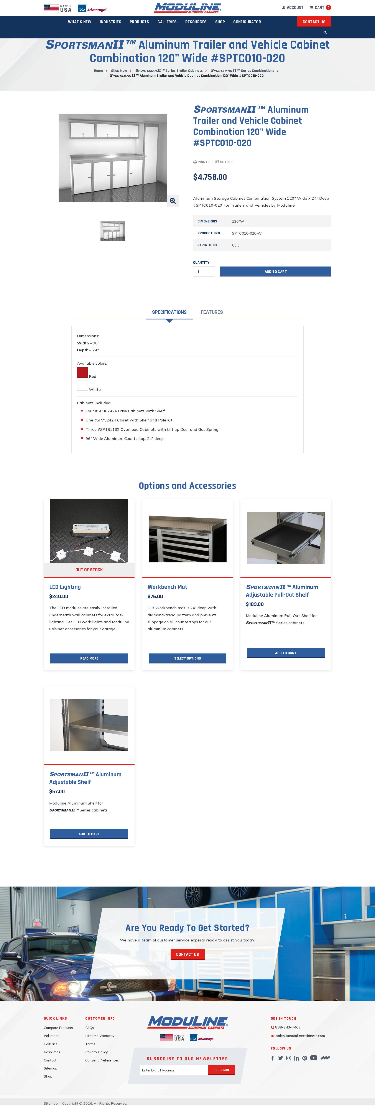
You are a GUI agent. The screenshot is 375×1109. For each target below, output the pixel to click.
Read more (89, 658)
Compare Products (58, 1027)
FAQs (89, 1027)
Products (139, 22)
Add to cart (276, 271)
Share (225, 162)
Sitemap (50, 1068)
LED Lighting (65, 587)
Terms (90, 1044)
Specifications (169, 312)
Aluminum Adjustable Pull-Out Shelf (282, 591)
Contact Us (314, 22)
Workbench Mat (167, 587)
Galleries (51, 1044)
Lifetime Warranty (100, 1036)
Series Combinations (257, 70)
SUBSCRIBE (222, 1070)
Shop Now (119, 70)
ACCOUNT (294, 7)
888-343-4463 (288, 1027)
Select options (187, 658)
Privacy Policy (96, 1052)
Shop (220, 22)
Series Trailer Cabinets (183, 70)
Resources (52, 1052)
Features (212, 312)
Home (98, 70)
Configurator (247, 22)
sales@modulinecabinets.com (300, 1035)
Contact (50, 1060)
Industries (110, 22)
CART (321, 7)
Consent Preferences (102, 1060)
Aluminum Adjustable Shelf (85, 778)
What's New (79, 22)
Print (202, 162)
